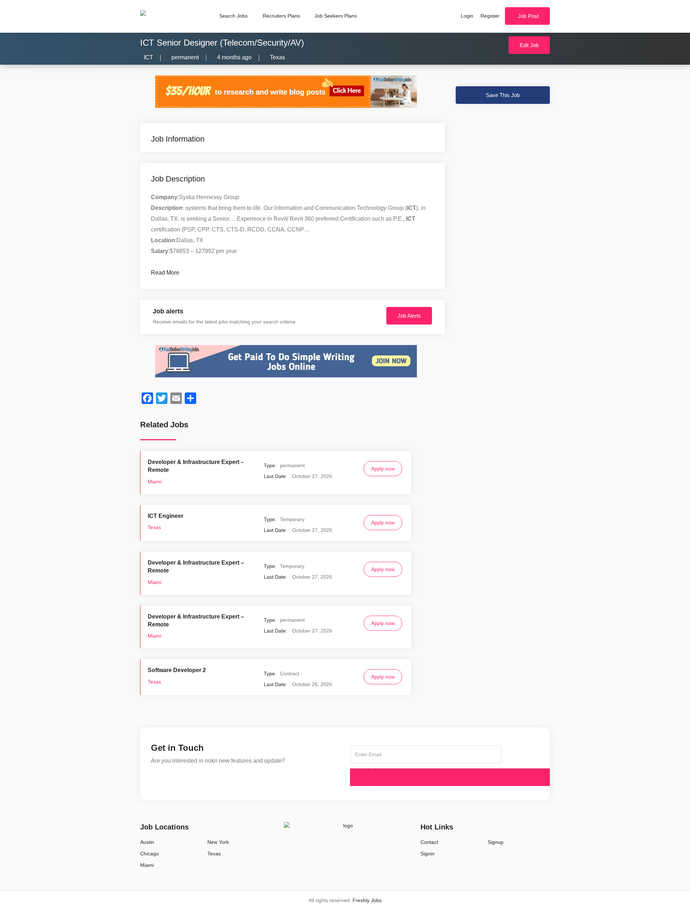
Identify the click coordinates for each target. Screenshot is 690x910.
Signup (495, 842)
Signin (427, 853)
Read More (165, 273)
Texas (277, 57)
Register (490, 16)
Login (467, 16)
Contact (429, 842)
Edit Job (529, 45)
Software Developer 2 (177, 670)
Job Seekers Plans (335, 16)
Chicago (149, 853)
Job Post (528, 16)
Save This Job (503, 95)
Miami (154, 481)
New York (218, 842)
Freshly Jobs (367, 900)
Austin (147, 842)
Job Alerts (409, 316)
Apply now (383, 469)
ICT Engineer (165, 516)
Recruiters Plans (281, 16)
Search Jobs (233, 16)
